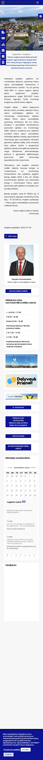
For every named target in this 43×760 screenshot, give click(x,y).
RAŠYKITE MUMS (18, 436)
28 (12, 476)
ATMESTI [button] (8, 754)
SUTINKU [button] (25, 749)
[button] (40, 16)
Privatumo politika (12, 750)
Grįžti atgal (12, 236)
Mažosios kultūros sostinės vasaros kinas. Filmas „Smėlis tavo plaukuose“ (20, 541)
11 (11, 486)
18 (12, 491)
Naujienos (27, 54)
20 (21, 491)
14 (26, 486)
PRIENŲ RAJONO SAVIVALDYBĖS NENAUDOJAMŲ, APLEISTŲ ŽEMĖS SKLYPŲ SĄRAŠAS (18, 421)
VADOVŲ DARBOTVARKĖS (18, 291)
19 (16, 491)
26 (17, 495)
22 (30, 491)
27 (7, 476)
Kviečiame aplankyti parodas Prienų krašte (19, 511)
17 (7, 491)
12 (16, 486)
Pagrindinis (16, 54)
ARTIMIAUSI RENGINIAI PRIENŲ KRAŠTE (18, 447)
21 (25, 491)
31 (25, 476)
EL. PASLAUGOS (18, 407)
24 (7, 495)
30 (21, 476)
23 (35, 491)
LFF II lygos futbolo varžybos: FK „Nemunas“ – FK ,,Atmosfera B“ (21, 525)
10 (7, 486)
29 (17, 476)
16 (35, 486)
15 (30, 486)
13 (21, 486)
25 (12, 495)
